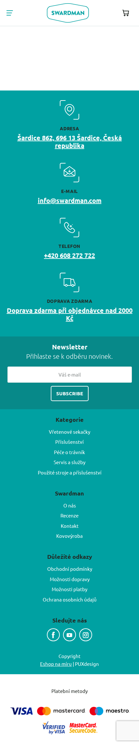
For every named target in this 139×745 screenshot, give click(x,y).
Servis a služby (69, 462)
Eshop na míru (56, 664)
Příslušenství (69, 442)
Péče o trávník (69, 452)
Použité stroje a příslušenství (70, 472)
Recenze (69, 515)
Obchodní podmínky (69, 569)
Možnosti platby (69, 589)
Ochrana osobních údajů (70, 599)
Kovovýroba (69, 536)
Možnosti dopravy (70, 579)
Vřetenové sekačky (69, 432)
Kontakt (70, 526)
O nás (69, 505)
